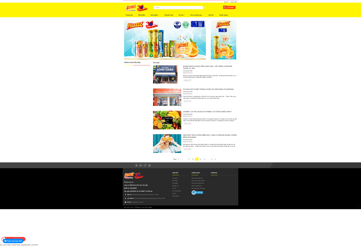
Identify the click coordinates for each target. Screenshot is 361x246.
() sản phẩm (230, 7)
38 (193, 159)
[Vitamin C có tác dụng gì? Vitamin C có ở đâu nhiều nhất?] (167, 120)
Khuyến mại (169, 15)
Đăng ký (226, 2)
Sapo (150, 207)
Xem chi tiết (187, 80)
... (185, 159)
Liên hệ (211, 15)
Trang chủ (129, 15)
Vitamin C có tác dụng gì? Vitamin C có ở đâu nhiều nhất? (207, 111)
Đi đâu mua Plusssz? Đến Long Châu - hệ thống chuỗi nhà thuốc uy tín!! (207, 67)
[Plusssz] (223, 39)
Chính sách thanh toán (198, 183)
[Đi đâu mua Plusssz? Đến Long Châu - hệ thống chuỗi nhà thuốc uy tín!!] (165, 74)
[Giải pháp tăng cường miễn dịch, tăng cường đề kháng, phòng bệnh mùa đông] (167, 143)
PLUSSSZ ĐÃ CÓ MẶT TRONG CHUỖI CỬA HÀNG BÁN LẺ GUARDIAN (208, 89)
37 (189, 159)
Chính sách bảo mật (197, 178)
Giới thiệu (141, 15)
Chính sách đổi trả (197, 186)
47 (211, 159)
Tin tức (181, 15)
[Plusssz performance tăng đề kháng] (166, 39)
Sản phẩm (154, 15)
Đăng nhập (234, 2)
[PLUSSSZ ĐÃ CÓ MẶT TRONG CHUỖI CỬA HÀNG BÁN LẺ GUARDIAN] (167, 97)
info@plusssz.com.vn (135, 202)
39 (196, 159)
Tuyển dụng (223, 15)
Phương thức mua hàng (198, 188)
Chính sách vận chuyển (198, 180)
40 (200, 159)
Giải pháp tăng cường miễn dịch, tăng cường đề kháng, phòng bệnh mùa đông (210, 136)
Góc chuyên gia (196, 15)
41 (204, 159)
